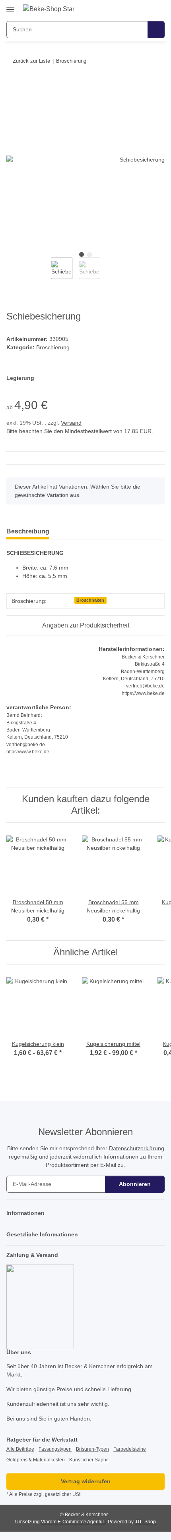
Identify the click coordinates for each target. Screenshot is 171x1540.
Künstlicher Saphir (89, 1460)
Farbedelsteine (129, 1449)
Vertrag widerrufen (86, 1481)
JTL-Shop (145, 1522)
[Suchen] (156, 29)
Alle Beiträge (20, 1449)
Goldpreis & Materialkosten (35, 1460)
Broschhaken (90, 600)
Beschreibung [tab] (27, 531)
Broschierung (53, 347)
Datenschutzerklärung (136, 1148)
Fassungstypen (55, 1449)
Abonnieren (135, 1184)
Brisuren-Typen (92, 1449)
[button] (133, 9)
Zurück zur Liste (31, 61)
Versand (71, 423)
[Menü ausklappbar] (10, 7)
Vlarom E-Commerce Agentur (73, 1522)
